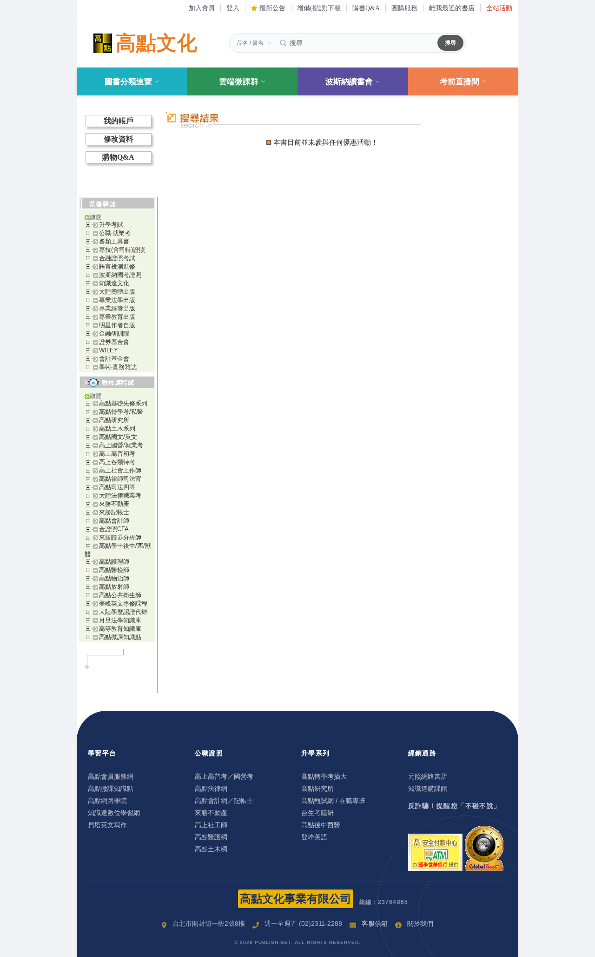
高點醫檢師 (114, 569)
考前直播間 (459, 81)
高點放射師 (114, 586)
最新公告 (271, 8)
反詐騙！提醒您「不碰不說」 (454, 805)
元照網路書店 (427, 776)
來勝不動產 (114, 503)
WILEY (108, 350)
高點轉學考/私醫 (121, 411)
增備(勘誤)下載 (319, 8)
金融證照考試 (117, 258)
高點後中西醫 (320, 825)
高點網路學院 (107, 800)
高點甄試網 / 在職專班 (333, 800)
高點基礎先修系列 (123, 403)
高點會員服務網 (110, 776)
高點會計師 (114, 520)
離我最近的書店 (452, 8)
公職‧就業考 (115, 232)
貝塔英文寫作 (107, 825)
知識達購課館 (427, 788)
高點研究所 (114, 420)
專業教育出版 (117, 316)
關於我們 (420, 923)
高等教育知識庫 (120, 628)
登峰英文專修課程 (123, 603)
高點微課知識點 (120, 637)
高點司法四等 (117, 487)
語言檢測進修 (117, 266)
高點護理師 (114, 561)
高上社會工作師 (120, 470)
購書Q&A (366, 8)
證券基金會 (114, 341)
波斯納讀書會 (349, 81)
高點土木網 (211, 849)
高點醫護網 (211, 837)
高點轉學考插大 (324, 776)
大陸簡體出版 (117, 291)
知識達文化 (114, 283)
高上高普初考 (117, 453)
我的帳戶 (118, 121)
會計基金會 (114, 358)
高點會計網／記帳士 (224, 800)
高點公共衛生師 (120, 595)
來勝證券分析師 (120, 537)
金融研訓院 (114, 333)
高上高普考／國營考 (224, 776)
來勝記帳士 (114, 512)
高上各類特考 (117, 461)
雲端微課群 (238, 81)
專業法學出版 (117, 300)
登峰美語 (314, 837)
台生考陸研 (317, 812)
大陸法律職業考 (120, 495)
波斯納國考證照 (120, 274)
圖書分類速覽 (128, 81)
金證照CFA (114, 529)
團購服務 (404, 8)
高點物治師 (114, 578)
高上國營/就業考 (121, 445)
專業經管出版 (117, 308)
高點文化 (157, 43)
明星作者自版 (117, 325)
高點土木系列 (117, 428)
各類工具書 (114, 241)
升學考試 (111, 224)
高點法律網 (211, 788)
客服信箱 (375, 923)
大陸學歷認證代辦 (123, 611)
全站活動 (499, 8)
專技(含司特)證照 (122, 249)
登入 (232, 8)
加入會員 (202, 8)
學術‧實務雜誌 (118, 367)
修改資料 (118, 139)
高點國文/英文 (118, 436)
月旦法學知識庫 (120, 620)
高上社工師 (211, 825)
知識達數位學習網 (114, 812)
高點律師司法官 (120, 478)
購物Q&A (118, 157)
